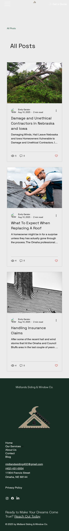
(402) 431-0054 (14, 468)
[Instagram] (7, 498)
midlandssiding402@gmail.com (24, 464)
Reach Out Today (27, 516)
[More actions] (57, 111)
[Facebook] (12, 498)
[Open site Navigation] (7, 4)
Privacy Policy (13, 487)
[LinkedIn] (18, 498)
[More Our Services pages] (22, 446)
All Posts (11, 28)
